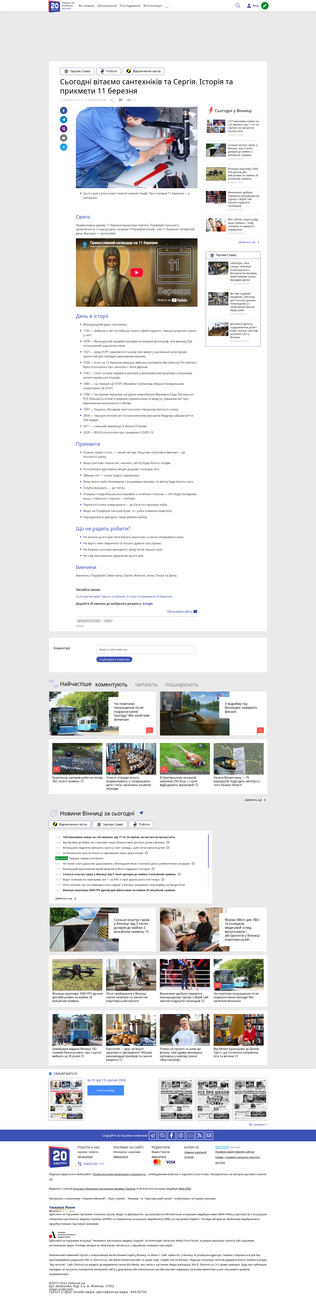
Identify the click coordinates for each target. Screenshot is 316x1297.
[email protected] (61, 1289)
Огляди (188, 1157)
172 (131, 100)
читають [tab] (146, 684)
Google (147, 604)
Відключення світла (147, 71)
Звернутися (120, 1156)
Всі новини (86, 6)
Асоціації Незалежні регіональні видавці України (104, 1188)
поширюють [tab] (182, 684)
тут (51, 1179)
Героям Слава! (80, 71)
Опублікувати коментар (114, 659)
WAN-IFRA (185, 1188)
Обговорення (107, 6)
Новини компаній (195, 1152)
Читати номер (106, 1090)
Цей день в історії (89, 620)
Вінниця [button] (67, 8)
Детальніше (85, 1156)
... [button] (166, 6)
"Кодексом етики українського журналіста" (119, 1174)
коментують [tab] (111, 684)
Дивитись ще (250, 242)
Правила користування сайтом (234, 1151)
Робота (111, 71)
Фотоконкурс (152, 6)
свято (107, 620)
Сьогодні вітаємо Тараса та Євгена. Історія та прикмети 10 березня (124, 596)
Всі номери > (258, 1124)
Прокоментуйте (182, 611)
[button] (141, 813)
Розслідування (130, 6)
